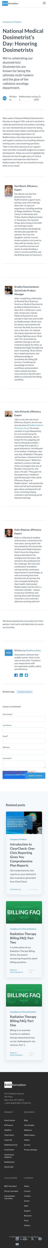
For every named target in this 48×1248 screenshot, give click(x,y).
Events (27, 1201)
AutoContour (9, 1120)
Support (27, 1211)
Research (28, 1215)
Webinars (28, 1130)
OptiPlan (8, 1130)
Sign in (9, 45)
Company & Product (25, 692)
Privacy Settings (30, 1150)
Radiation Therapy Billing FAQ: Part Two (23, 938)
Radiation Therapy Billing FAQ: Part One (23, 1021)
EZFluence (8, 1125)
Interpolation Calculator (9, 1197)
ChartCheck (9, 1150)
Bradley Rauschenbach (16, 971)
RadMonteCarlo (10, 1145)
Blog (26, 1120)
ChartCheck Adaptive (9, 1156)
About (26, 1186)
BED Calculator (10, 1186)
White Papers (29, 1135)
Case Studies (29, 1125)
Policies (27, 1225)
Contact (27, 1196)
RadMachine (9, 1162)
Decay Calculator (11, 1191)
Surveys (27, 1145)
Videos (27, 1140)
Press (26, 1220)
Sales (26, 1206)
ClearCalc (8, 1140)
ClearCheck (9, 1135)
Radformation (25, 98)
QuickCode (8, 1167)
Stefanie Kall (15, 889)
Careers (27, 1191)
